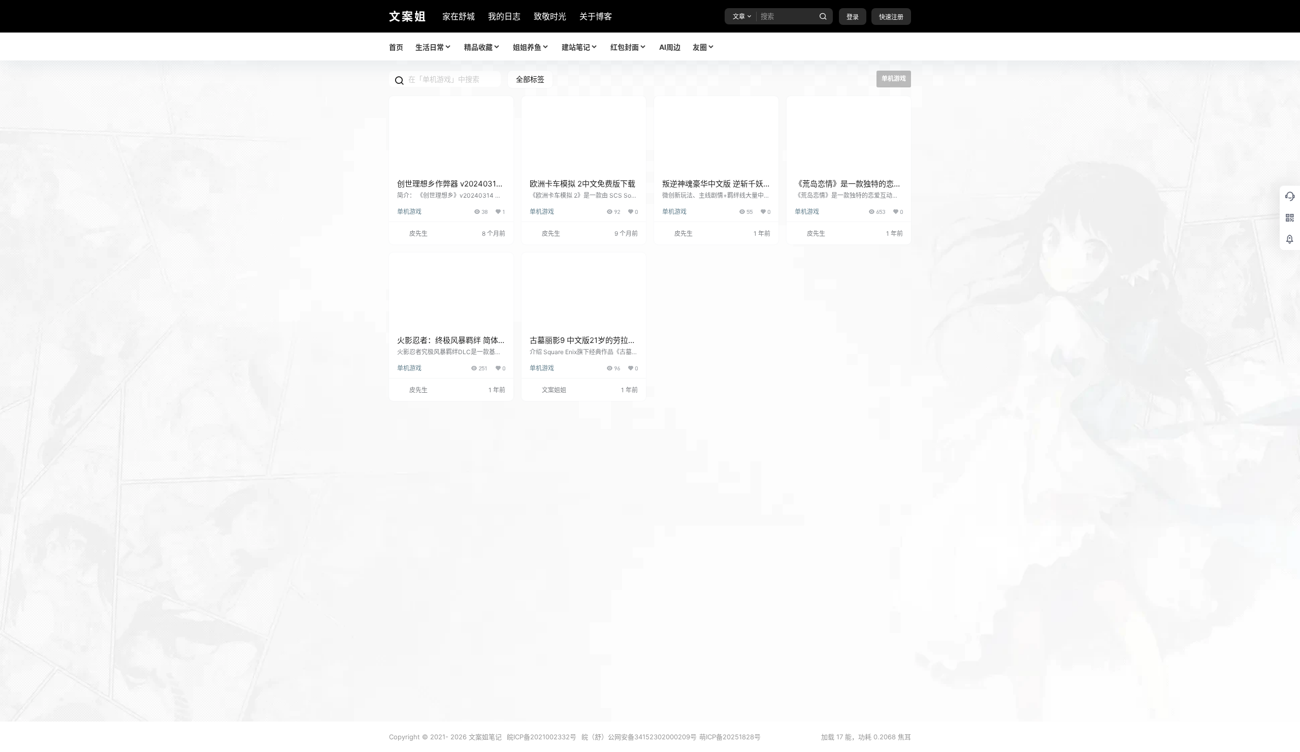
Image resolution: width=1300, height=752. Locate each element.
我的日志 (504, 16)
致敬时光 (550, 16)
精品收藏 (478, 47)
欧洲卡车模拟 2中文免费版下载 (582, 184)
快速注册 (891, 17)
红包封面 (624, 47)
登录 (853, 17)
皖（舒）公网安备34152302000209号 (639, 737)
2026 (458, 737)
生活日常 (429, 47)
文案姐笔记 (484, 737)
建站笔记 (576, 47)
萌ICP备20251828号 (730, 737)
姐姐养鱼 (527, 47)
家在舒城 (458, 16)
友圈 (700, 47)
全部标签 (530, 79)
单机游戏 (409, 211)
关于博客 (595, 16)
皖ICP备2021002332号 (541, 737)
